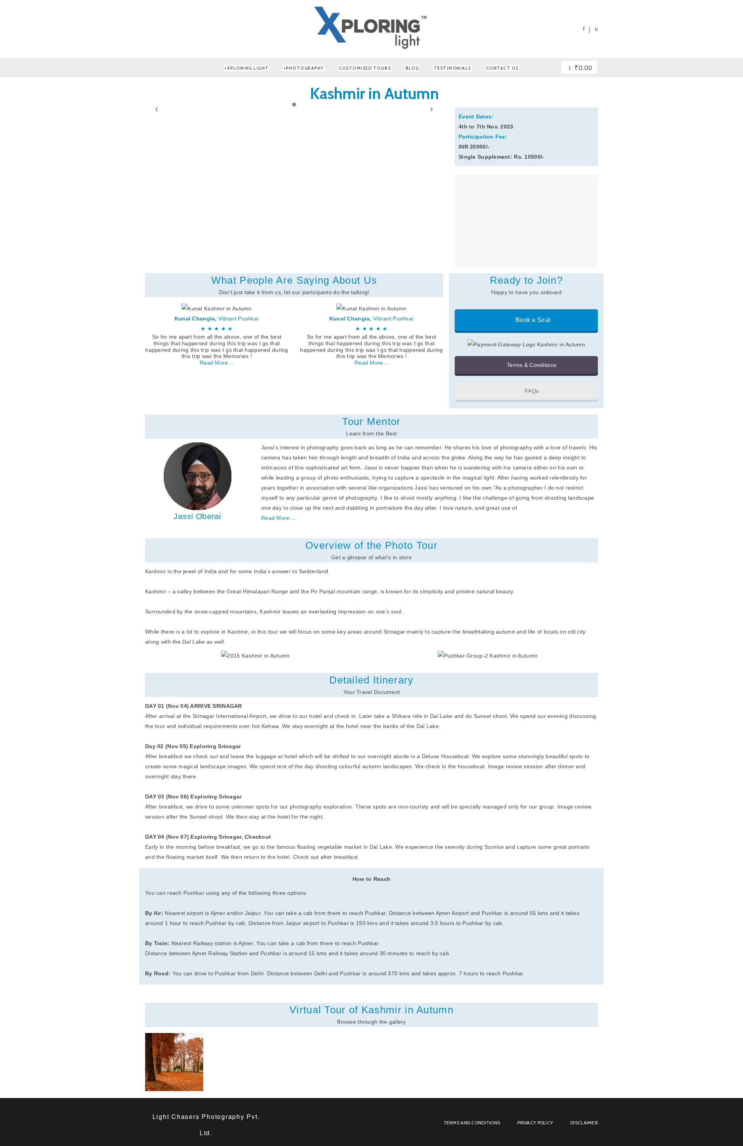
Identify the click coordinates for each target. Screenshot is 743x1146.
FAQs (531, 391)
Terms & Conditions (530, 365)
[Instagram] (590, 29)
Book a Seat (532, 320)
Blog (412, 68)
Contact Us (502, 68)
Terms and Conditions (471, 1122)
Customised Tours (365, 68)
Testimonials (452, 68)
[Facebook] (584, 29)
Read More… (217, 363)
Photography (305, 68)
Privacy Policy (535, 1122)
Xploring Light (248, 68)
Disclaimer (584, 1122)
